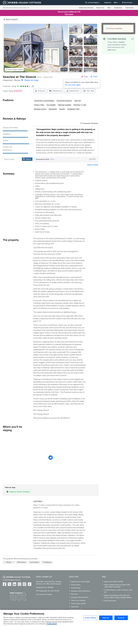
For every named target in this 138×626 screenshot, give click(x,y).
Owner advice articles (78, 603)
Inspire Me (74, 606)
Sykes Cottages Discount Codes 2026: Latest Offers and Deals (117, 586)
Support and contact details (80, 581)
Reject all (106, 618)
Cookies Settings (90, 618)
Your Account (127, 2)
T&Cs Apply (69, 14)
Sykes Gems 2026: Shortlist (113, 581)
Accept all (121, 618)
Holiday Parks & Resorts (86, 8)
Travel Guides (129, 8)
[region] (69, 618)
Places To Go (100, 8)
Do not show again (73, 85)
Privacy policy (75, 585)
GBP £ (116, 2)
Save (86, 76)
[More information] (132, 38)
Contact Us (107, 2)
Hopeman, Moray (20, 80)
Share (95, 76)
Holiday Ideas (118, 8)
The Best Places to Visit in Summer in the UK (118, 591)
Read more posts (110, 600)
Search (28, 159)
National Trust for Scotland (19, 492)
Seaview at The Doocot (19, 77)
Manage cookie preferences (80, 591)
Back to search (11, 19)
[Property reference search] (28, 7)
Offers (109, 8)
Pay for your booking (78, 600)
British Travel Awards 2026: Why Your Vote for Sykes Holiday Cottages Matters (118, 596)
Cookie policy (75, 588)
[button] (7, 48)
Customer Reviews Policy (79, 597)
